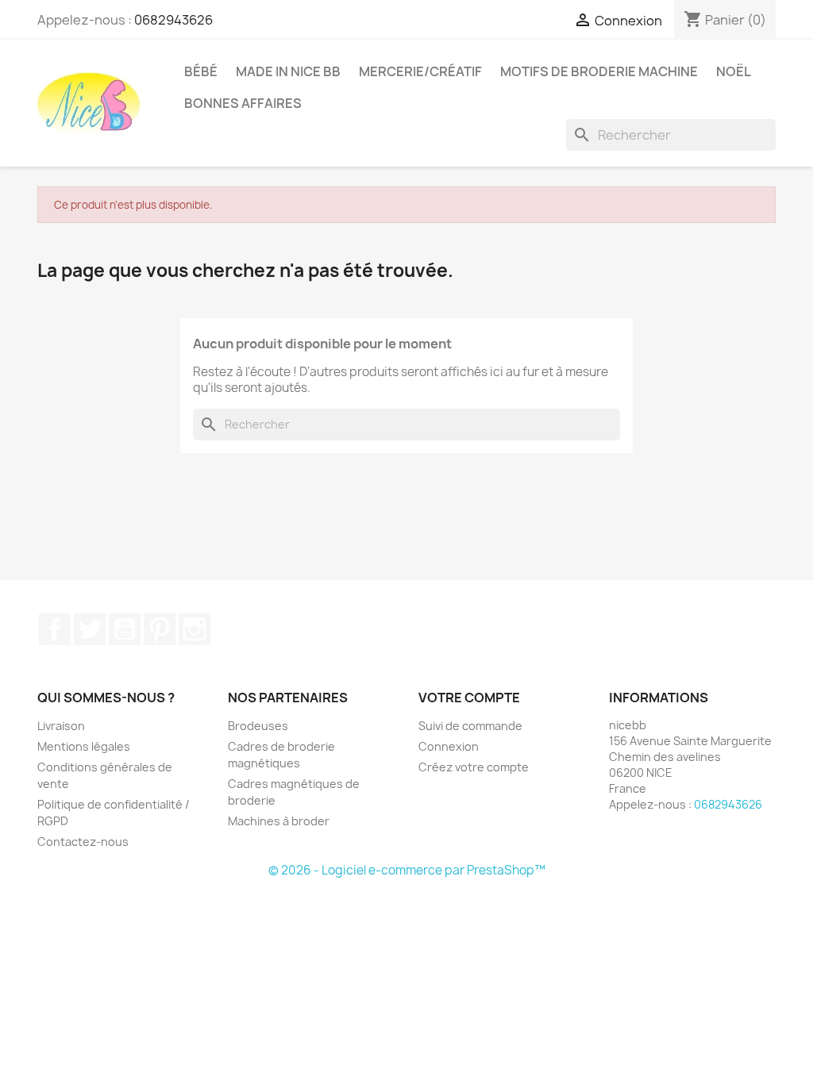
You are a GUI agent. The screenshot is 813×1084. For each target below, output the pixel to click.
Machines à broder (278, 820)
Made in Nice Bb (288, 71)
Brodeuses (258, 725)
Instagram (194, 629)
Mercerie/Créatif (420, 71)
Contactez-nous (83, 841)
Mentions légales (83, 746)
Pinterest (159, 629)
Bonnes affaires (243, 103)
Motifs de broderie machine (599, 71)
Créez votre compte (473, 767)
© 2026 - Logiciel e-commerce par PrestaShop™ (406, 870)
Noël (733, 71)
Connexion (448, 746)
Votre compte (469, 697)
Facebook (55, 629)
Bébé (201, 71)
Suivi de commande (470, 725)
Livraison (61, 725)
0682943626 (173, 20)
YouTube (125, 629)
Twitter (90, 629)
